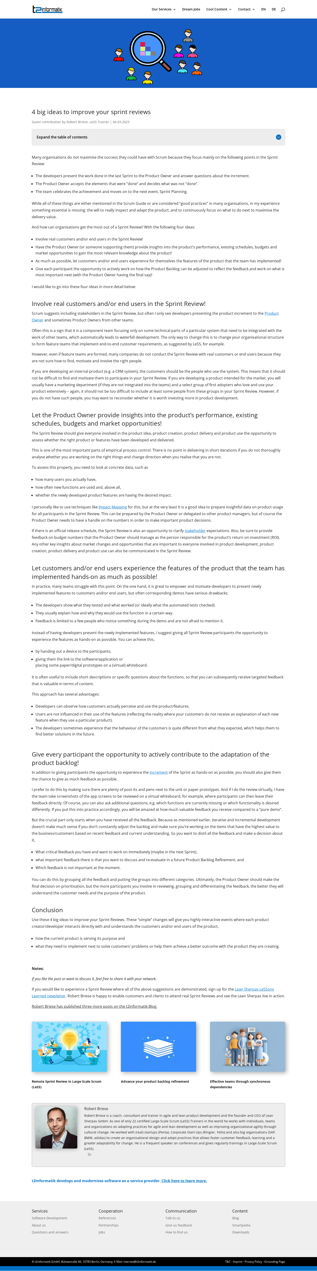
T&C (228, 1262)
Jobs (102, 1232)
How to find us (176, 1232)
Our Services (161, 9)
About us (39, 1225)
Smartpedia (241, 1225)
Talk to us (172, 1218)
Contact (244, 9)
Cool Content (216, 9)
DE (274, 9)
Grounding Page (274, 1262)
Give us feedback (178, 1225)
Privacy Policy (253, 1262)
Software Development (49, 1218)
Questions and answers (50, 1232)
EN (263, 9)
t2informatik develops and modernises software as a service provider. (119, 1180)
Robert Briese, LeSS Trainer (88, 122)
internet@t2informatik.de (139, 1262)
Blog (235, 1218)
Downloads (240, 1232)
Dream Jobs (191, 9)
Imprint (238, 1262)
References (107, 1218)
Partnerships (109, 1225)
